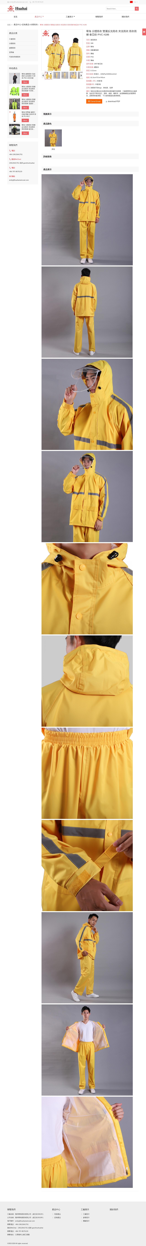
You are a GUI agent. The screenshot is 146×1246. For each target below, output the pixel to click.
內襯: (88, 60)
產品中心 (38, 17)
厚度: (88, 70)
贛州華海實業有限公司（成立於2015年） (29, 1217)
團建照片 (86, 1221)
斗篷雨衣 (12, 39)
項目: (88, 40)
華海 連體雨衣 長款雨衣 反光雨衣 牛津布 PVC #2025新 (28, 76)
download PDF (113, 101)
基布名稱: (90, 64)
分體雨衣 (34, 25)
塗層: (88, 57)
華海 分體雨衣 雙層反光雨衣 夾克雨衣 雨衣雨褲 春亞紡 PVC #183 (28, 127)
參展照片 (86, 1217)
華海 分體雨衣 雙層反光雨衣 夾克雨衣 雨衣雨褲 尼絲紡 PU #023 (29, 102)
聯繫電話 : (11, 1224)
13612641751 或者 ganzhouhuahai (21, 163)
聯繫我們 (99, 17)
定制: (88, 88)
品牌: (88, 47)
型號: (88, 43)
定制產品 (25, 25)
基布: (88, 53)
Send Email (94, 101)
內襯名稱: (90, 67)
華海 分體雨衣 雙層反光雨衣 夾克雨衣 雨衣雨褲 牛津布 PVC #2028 (28, 89)
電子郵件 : (11, 1221)
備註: (88, 91)
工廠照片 (86, 1214)
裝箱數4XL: (90, 84)
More (25, 82)
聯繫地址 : (11, 1235)
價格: (88, 50)
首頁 (15, 17)
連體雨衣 (12, 48)
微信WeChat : (12, 1228)
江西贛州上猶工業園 (22, 1235)
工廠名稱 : (11, 1214)
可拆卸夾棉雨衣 (14, 57)
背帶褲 (11, 52)
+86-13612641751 (15, 154)
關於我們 (125, 17)
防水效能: (90, 74)
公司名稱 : (11, 1217)
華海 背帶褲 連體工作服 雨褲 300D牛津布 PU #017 (29, 114)
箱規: (88, 77)
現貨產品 (57, 1214)
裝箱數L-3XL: (91, 81)
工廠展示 (69, 17)
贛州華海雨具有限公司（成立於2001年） (29, 1214)
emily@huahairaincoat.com (19, 2)
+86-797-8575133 (37, 2)
